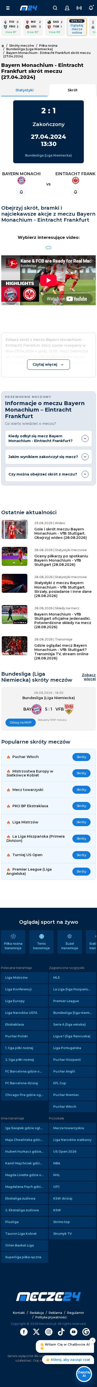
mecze (28, 8)
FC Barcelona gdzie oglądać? (26, 1071)
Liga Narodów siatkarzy (72, 1140)
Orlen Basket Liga (19, 1245)
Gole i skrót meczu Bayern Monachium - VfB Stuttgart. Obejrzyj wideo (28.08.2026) (60, 533)
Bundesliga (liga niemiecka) (74, 1013)
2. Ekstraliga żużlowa (22, 1210)
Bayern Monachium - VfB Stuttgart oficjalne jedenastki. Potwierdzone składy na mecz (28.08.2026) (62, 620)
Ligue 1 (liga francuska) (72, 1036)
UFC (56, 1187)
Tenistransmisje (41, 946)
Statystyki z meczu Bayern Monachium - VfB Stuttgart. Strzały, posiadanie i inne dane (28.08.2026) (63, 589)
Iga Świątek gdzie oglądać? (26, 1128)
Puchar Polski (16, 1036)
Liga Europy (15, 1001)
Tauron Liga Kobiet (21, 1233)
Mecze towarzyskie (68, 1128)
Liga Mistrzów (16, 977)
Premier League (66, 1001)
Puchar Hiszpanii (67, 1060)
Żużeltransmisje (69, 946)
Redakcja (37, 1313)
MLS (56, 977)
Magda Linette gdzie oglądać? (26, 1175)
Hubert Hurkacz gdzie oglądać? (26, 1151)
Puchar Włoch (64, 1106)
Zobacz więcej (89, 677)
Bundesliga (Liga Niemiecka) (48, 155)
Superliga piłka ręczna (23, 1257)
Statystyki (24, 90)
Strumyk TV (62, 1233)
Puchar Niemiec (66, 1095)
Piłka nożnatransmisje (13, 946)
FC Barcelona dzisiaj (21, 1083)
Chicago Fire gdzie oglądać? (26, 1095)
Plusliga (12, 1222)
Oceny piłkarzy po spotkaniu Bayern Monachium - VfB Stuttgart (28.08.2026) (61, 560)
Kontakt (19, 1313)
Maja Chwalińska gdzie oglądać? (26, 1140)
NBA (56, 1163)
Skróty (81, 757)
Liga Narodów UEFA (21, 1013)
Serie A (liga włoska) (69, 1024)
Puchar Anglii (64, 1071)
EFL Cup (59, 1083)
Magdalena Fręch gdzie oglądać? (26, 1187)
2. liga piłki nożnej (19, 1060)
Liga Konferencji (18, 989)
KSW (57, 1210)
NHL (56, 1175)
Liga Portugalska (67, 1048)
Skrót (73, 90)
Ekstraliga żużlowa (20, 1198)
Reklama (55, 1313)
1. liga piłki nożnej (19, 1048)
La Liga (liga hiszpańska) (73, 989)
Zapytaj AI (84, 1374)
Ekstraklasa (14, 1024)
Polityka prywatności (51, 1317)
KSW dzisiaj (62, 1198)
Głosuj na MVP (21, 722)
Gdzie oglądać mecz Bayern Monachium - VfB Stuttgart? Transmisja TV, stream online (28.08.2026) (61, 652)
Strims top (61, 1222)
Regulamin (75, 1313)
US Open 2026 (64, 1151)
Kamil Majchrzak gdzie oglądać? (26, 1163)
